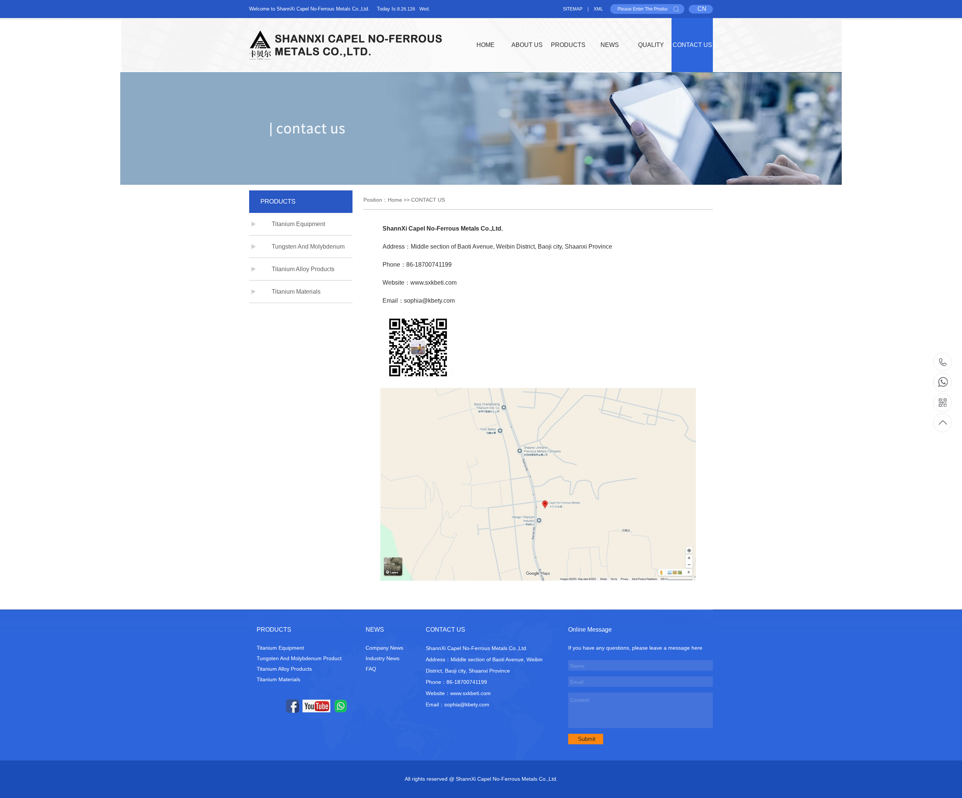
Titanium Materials (296, 291)
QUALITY (651, 45)
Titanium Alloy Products (303, 269)
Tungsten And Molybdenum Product (299, 658)
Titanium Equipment (298, 224)
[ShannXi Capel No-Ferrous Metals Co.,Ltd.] (345, 45)
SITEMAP (572, 9)
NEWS (609, 45)
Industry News (382, 658)
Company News (384, 648)
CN (701, 9)
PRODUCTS (568, 45)
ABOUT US (527, 45)
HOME (485, 45)
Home (395, 200)
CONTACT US (692, 45)
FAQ (371, 669)
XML (598, 9)
